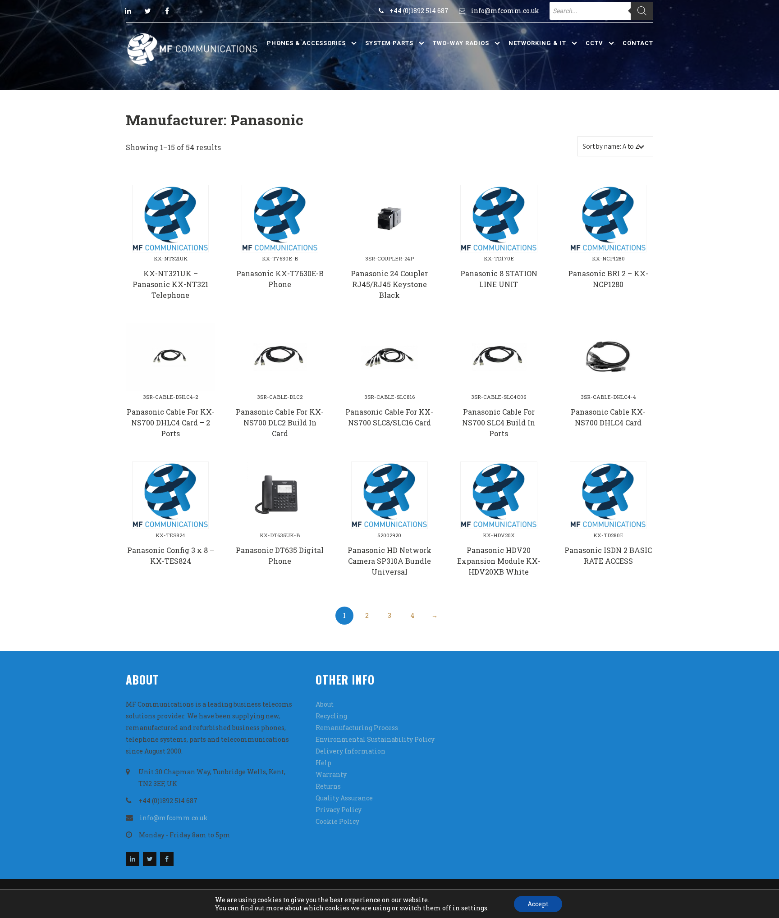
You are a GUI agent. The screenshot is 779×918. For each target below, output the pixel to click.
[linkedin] (128, 11)
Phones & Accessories (306, 43)
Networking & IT (537, 43)
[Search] (642, 11)
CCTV (594, 43)
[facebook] (166, 11)
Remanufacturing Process (357, 727)
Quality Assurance (344, 798)
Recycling (331, 716)
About (325, 704)
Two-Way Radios (461, 43)
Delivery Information (350, 751)
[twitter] (147, 11)
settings (474, 908)
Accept (538, 904)
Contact (638, 43)
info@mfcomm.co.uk (505, 10)
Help (323, 762)
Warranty (331, 774)
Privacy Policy (339, 809)
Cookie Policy (337, 821)
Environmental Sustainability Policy (375, 739)
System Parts (389, 43)
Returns (328, 786)
